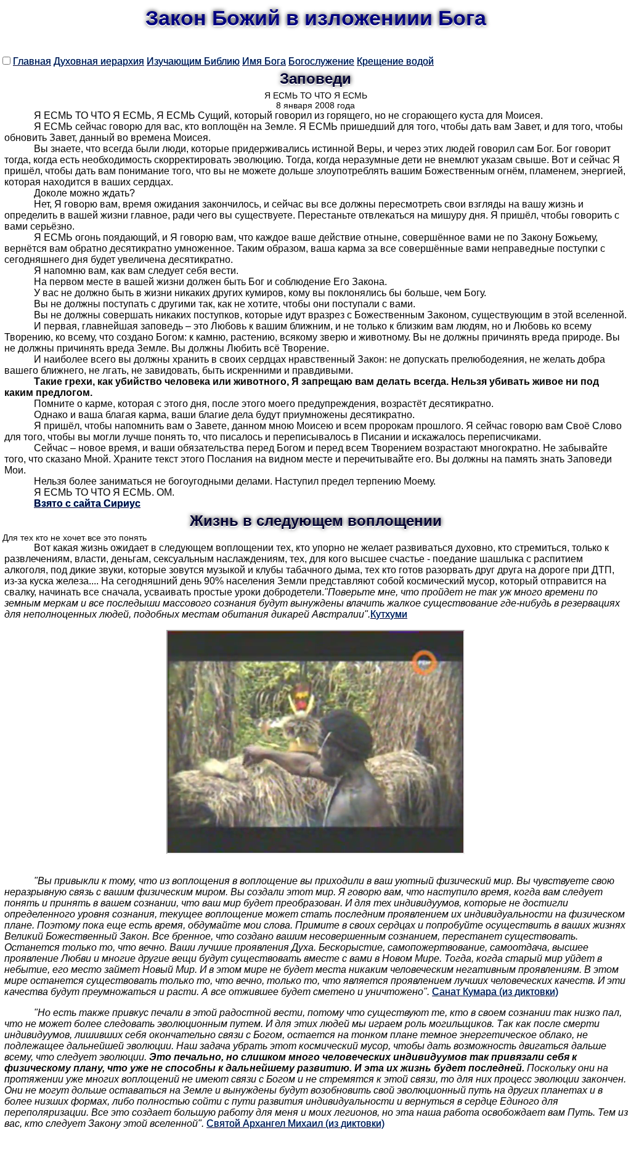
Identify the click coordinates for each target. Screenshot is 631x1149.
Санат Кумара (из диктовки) (495, 991)
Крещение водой (395, 61)
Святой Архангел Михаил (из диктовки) (295, 1123)
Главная (32, 61)
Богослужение (321, 61)
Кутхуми (388, 614)
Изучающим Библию (193, 61)
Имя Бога (264, 61)
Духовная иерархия (99, 61)
